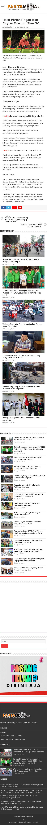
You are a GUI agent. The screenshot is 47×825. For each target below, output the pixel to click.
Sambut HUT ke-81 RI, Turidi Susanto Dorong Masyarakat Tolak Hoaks (21, 356)
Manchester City (14, 67)
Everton (15, 69)
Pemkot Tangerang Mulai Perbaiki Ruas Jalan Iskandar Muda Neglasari (21, 387)
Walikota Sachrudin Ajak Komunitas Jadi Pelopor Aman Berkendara (27, 770)
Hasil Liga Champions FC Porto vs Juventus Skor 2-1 (31, 225)
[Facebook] (23, 819)
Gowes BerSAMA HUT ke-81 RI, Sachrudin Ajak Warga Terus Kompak (28, 751)
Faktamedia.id (8, 27)
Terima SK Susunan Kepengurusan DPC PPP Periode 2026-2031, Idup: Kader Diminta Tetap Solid (22, 293)
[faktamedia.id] (23, 6)
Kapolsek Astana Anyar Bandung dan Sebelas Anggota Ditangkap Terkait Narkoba (16, 218)
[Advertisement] (23, 607)
